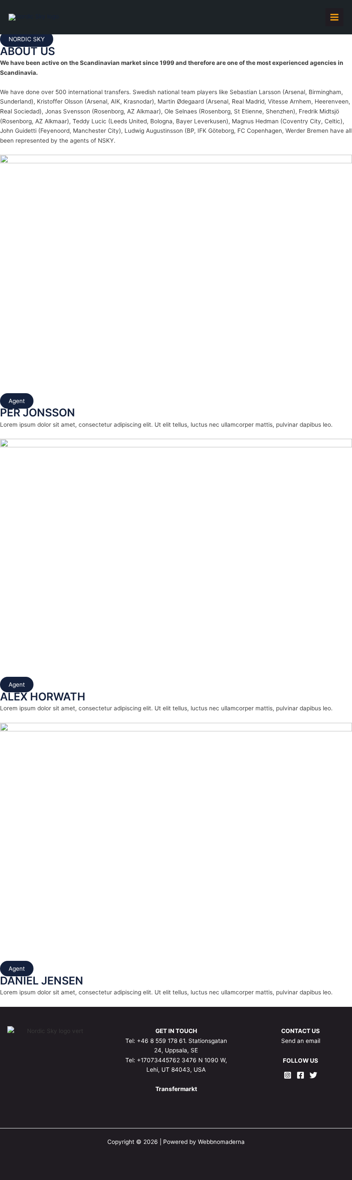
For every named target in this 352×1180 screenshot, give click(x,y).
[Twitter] (313, 1075)
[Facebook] (300, 1075)
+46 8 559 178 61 (161, 1040)
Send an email (300, 1040)
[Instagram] (287, 1075)
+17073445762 (158, 1060)
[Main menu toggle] (334, 17)
